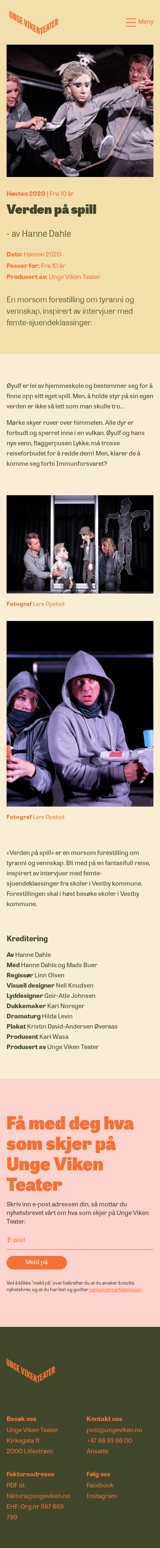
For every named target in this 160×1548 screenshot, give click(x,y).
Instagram (102, 1495)
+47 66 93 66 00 (109, 1440)
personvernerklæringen (115, 1289)
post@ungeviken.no (114, 1429)
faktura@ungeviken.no (38, 1495)
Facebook (100, 1484)
